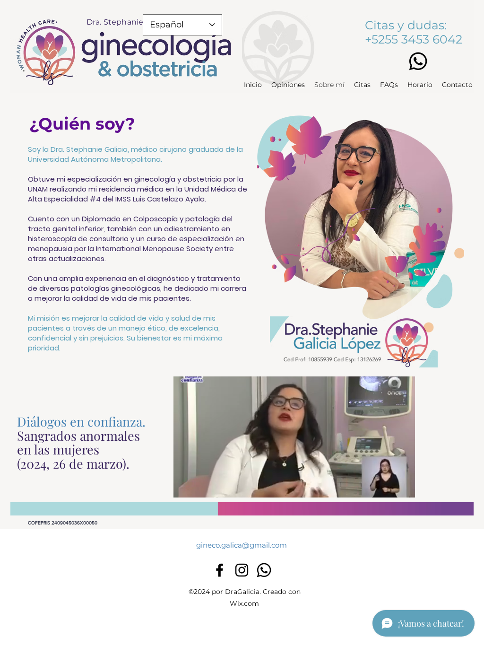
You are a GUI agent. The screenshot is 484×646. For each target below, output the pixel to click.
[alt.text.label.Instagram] (242, 570)
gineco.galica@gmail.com (241, 545)
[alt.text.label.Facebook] (219, 570)
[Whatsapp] (418, 61)
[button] (403, 487)
